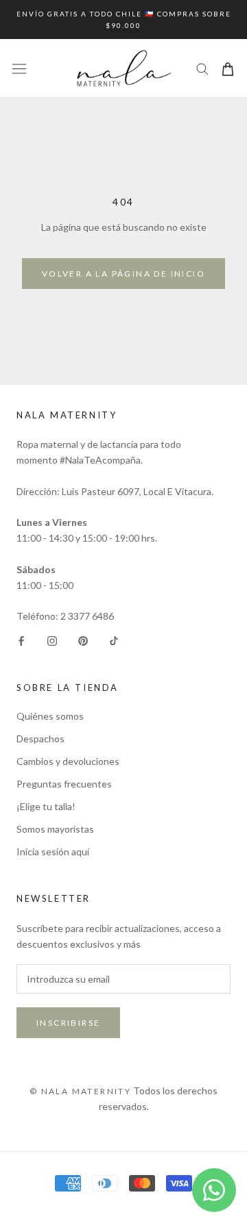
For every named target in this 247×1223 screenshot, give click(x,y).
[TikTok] (114, 640)
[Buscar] (202, 68)
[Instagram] (52, 640)
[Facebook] (21, 640)
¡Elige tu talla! (45, 806)
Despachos (40, 738)
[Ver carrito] (228, 68)
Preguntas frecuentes (64, 784)
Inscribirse (68, 1023)
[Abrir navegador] (19, 68)
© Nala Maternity (80, 1091)
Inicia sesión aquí (52, 851)
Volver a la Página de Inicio (123, 273)
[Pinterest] (83, 640)
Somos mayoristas (55, 829)
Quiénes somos (50, 716)
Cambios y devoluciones (67, 761)
